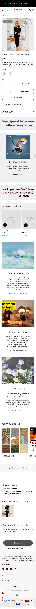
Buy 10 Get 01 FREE (8, 456)
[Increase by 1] (10, 91)
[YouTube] (7, 569)
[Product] (11, 219)
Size (3, 79)
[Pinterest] (3, 569)
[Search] (7, 10)
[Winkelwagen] (33, 10)
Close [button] (33, 3)
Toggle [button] (34, 112)
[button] (2, 155)
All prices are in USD (23, 591)
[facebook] (11, 569)
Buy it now (18, 97)
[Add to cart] (5, 225)
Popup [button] (8, 235)
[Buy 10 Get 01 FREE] (15, 440)
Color (5, 70)
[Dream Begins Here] (18, 148)
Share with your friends (13, 104)
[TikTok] (15, 569)
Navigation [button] (3, 10)
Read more (29, 66)
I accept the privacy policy (14, 548)
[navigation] (13, 47)
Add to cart (24, 91)
